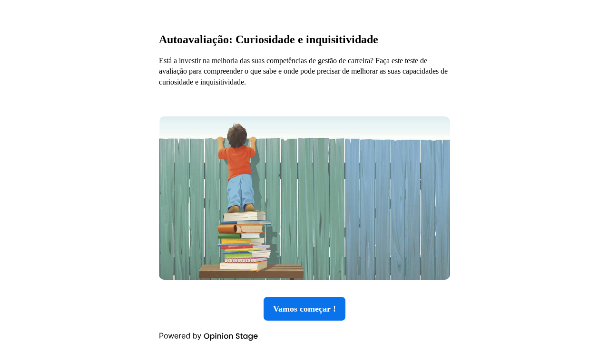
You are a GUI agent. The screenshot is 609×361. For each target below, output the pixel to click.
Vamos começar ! (304, 309)
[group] (304, 180)
